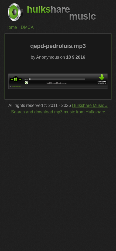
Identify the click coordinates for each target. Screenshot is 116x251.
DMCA (27, 27)
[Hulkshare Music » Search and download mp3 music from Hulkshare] (58, 12)
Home (11, 27)
